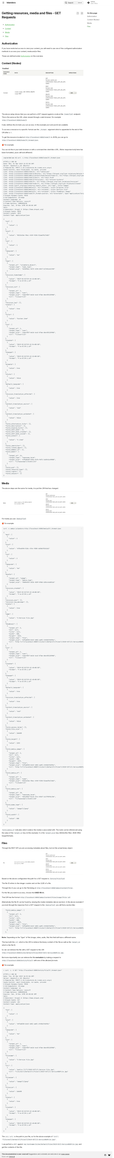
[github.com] (105, 1155)
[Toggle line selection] (78, 158)
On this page (92, 13)
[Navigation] (3, 3)
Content (8, 28)
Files (6, 36)
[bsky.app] (109, 1155)
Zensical (12, 1156)
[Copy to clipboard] (81, 158)
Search (70, 3)
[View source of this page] (77, 13)
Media (7, 32)
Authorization (10, 25)
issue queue (65, 1154)
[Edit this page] (82, 13)
